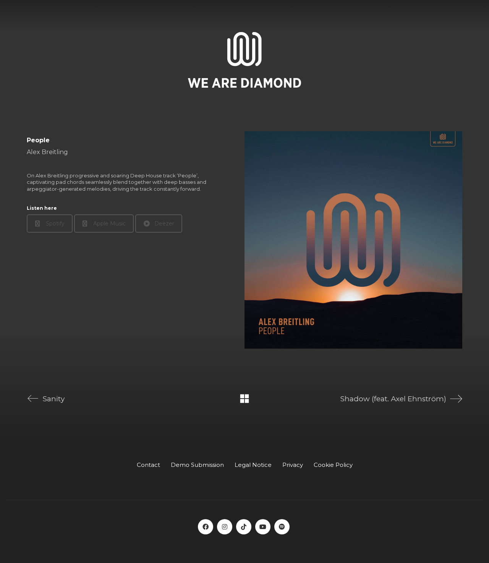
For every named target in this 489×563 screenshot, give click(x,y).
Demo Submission (197, 464)
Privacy (292, 464)
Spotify (55, 223)
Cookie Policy (333, 464)
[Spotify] (282, 526)
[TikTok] (243, 526)
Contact (148, 464)
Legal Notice (253, 464)
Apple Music (109, 223)
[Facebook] (205, 526)
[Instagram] (224, 526)
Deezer (164, 223)
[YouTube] (262, 526)
